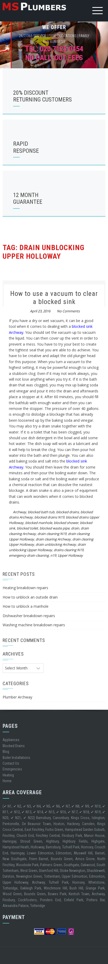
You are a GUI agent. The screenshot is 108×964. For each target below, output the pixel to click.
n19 (53, 555)
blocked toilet (27, 528)
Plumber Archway (17, 697)
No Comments (68, 311)
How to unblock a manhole (25, 606)
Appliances (11, 740)
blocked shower (66, 522)
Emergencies (12, 769)
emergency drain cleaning (29, 555)
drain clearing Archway (53, 539)
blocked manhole (38, 522)
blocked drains (67, 512)
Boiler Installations (16, 758)
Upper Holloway (70, 555)
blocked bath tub (41, 512)
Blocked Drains (14, 746)
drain (75, 528)
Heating (8, 775)
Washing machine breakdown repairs (34, 624)
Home (7, 781)
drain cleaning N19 (51, 533)
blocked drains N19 (49, 517)
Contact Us (11, 763)
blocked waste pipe (54, 528)
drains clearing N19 (68, 550)
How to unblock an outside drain (30, 597)
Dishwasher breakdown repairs (29, 615)
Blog (6, 751)
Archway (19, 512)
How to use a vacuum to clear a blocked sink (54, 298)
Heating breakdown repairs (25, 587)
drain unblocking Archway (56, 544)
